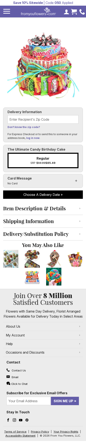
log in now (32, 138)
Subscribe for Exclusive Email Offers (36, 393)
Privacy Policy (40, 431)
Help (9, 344)
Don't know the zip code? (24, 127)
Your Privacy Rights (65, 431)
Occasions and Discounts (25, 352)
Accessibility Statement (20, 435)
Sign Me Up (63, 401)
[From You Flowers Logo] (38, 11)
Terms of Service (15, 431)
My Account (15, 335)
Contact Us (18, 370)
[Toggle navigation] (7, 11)
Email (14, 377)
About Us (13, 326)
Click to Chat (19, 383)
